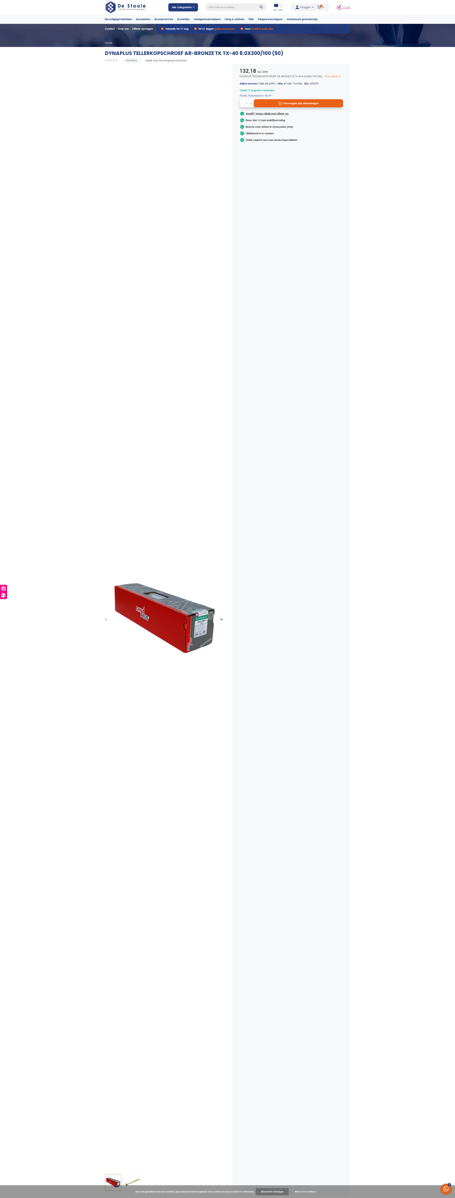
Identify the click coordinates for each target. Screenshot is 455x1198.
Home (108, 42)
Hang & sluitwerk (234, 19)
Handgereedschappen (207, 19)
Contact (109, 28)
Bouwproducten (163, 19)
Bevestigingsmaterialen (118, 19)
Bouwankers (143, 19)
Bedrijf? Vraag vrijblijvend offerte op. (267, 113)
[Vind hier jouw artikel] (261, 7)
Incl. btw (278, 9)
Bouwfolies (183, 19)
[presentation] (106, 619)
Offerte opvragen (142, 28)
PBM (251, 19)
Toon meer (331, 76)
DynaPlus (131, 60)
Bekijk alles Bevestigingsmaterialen (166, 60)
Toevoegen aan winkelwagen (300, 103)
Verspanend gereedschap (302, 19)
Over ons (123, 28)
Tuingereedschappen (270, 19)
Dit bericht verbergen (272, 1191)
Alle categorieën (182, 7)
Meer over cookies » (305, 1191)
